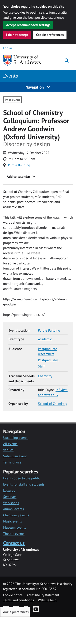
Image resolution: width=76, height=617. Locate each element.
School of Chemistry (52, 403)
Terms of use (12, 462)
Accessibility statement (43, 595)
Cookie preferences (50, 34)
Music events (12, 521)
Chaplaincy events (16, 515)
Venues (8, 450)
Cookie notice (13, 595)
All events (10, 444)
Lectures (9, 490)
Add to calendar (18, 176)
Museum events (14, 527)
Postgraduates (48, 360)
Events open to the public (21, 478)
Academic (45, 339)
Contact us (14, 543)
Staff (41, 366)
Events (10, 75)
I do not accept (17, 34)
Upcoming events (15, 437)
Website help (47, 600)
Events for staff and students (24, 484)
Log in (7, 48)
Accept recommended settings (28, 25)
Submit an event (15, 456)
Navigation (35, 87)
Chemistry (45, 376)
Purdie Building (19, 165)
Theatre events (13, 533)
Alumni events (13, 509)
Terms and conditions (18, 600)
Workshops (11, 503)
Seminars (9, 496)
